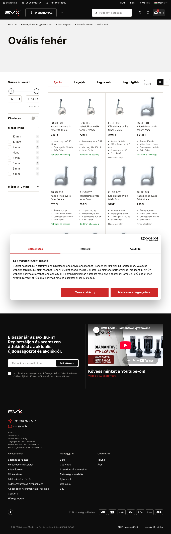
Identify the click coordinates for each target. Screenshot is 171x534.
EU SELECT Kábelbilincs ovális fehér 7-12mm (89, 126)
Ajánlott (58, 82)
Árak (100, 464)
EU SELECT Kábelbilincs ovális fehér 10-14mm (61, 126)
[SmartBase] (67, 527)
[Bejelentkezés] (140, 12)
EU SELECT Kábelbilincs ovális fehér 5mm (89, 196)
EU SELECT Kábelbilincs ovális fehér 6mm (118, 196)
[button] (23, 82)
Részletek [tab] (85, 248)
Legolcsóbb (104, 82)
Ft (19, 99)
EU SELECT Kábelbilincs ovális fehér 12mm (147, 126)
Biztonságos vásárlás (71, 474)
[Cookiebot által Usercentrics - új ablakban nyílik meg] (143, 239)
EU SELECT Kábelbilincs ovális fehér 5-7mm (118, 126)
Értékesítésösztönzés (19, 479)
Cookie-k (13, 493)
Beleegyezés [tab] (35, 248)
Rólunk (101, 459)
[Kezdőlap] (13, 13)
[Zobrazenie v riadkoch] (166, 82)
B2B (62, 488)
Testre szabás (83, 292)
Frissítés (32, 106)
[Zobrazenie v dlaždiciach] (160, 82)
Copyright (65, 464)
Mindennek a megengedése (134, 292)
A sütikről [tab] (135, 248)
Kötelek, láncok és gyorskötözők (36, 24)
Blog (62, 459)
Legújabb (80, 82)
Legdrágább (131, 82)
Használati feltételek (153, 527)
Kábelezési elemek (84, 24)
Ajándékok (65, 479)
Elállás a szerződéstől (128, 527)
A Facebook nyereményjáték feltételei (28, 488)
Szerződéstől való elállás (73, 469)
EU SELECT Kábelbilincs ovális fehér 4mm (147, 196)
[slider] (11, 91)
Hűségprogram (16, 498)
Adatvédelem (15, 469)
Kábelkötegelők (63, 24)
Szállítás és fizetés (18, 459)
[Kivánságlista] (148, 12)
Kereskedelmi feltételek (20, 464)
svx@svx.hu (20, 426)
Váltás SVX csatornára (102, 375)
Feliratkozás (67, 363)
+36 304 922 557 (24, 421)
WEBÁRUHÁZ (43, 12)
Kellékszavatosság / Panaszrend (25, 483)
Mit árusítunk (15, 474)
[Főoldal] (33, 411)
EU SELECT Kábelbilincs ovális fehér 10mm (61, 196)
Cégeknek (65, 483)
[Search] (96, 12)
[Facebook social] (10, 512)
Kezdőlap (12, 24)
